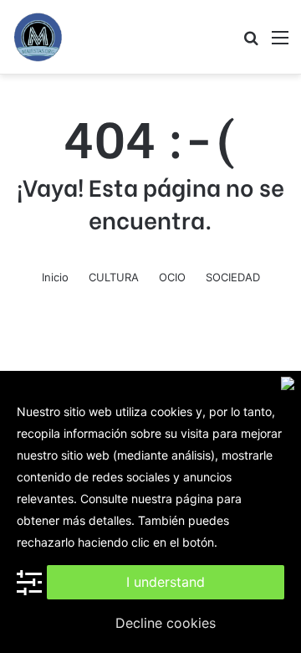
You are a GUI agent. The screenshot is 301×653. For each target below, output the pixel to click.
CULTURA (114, 277)
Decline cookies (165, 622)
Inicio (55, 277)
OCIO (172, 277)
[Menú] (280, 43)
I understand (165, 581)
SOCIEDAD (233, 277)
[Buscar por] (250, 43)
